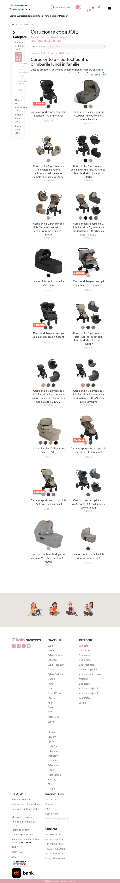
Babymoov (53, 765)
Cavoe (51, 669)
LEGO (51, 650)
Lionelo (51, 679)
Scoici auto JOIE (18, 129)
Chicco (51, 732)
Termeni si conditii (21, 799)
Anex (50, 702)
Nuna (50, 683)
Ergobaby (53, 756)
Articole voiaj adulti (89, 693)
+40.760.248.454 (54, 844)
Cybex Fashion (55, 674)
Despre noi (51, 799)
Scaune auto (85, 655)
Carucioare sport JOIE (22, 83)
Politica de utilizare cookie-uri (26, 811)
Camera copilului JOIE (19, 46)
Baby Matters (55, 655)
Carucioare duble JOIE (22, 75)
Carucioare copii (26, 24)
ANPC (15, 847)
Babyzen (52, 660)
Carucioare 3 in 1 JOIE (22, 66)
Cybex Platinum (56, 664)
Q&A (47, 809)
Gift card (83, 645)
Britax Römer (54, 693)
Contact (49, 804)
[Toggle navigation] (109, 9)
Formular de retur (21, 829)
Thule (51, 707)
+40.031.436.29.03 (55, 849)
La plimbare (85, 698)
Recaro (51, 698)
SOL (14, 856)
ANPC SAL (17, 852)
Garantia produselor (22, 834)
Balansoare (85, 683)
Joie (50, 688)
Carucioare (84, 650)
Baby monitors (86, 664)
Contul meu (51, 813)
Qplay (51, 741)
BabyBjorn (53, 751)
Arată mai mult (98, 74)
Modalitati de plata (22, 817)
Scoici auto (85, 660)
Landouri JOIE (22, 91)
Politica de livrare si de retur (24, 823)
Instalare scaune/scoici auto (26, 841)
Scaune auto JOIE (19, 118)
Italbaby (52, 779)
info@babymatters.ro (56, 858)
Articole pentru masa (90, 674)
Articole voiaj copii (88, 688)
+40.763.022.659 (54, 839)
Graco (51, 721)
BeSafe (51, 770)
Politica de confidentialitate (26, 804)
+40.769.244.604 (54, 834)
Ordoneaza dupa (38, 47)
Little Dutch (54, 746)
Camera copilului (88, 669)
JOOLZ (51, 789)
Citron (51, 784)
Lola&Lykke (54, 717)
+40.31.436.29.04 (54, 853)
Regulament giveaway (56, 818)
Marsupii (83, 679)
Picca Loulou (54, 775)
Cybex (51, 645)
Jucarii (82, 702)
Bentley (52, 737)
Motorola (52, 760)
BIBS (50, 712)
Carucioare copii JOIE (19, 56)
